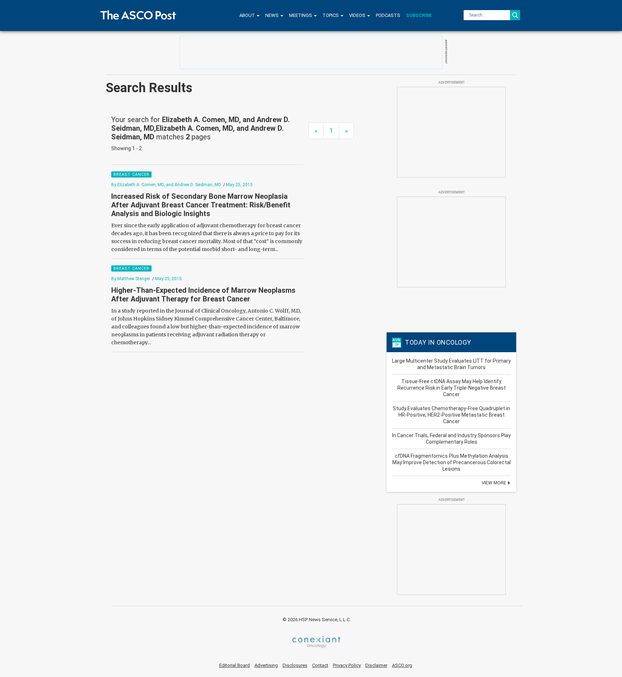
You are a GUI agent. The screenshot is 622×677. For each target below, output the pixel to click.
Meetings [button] (301, 15)
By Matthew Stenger (130, 278)
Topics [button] (331, 15)
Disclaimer (376, 665)
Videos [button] (357, 15)
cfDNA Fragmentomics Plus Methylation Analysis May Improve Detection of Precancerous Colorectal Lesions (451, 462)
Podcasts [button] (388, 15)
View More (494, 482)
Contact (320, 665)
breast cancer (131, 174)
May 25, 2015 (239, 184)
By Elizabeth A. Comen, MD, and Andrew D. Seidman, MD (166, 184)
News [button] (272, 15)
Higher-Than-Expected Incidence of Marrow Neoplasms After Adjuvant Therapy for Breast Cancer (203, 294)
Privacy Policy (347, 665)
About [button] (247, 15)
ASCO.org (402, 665)
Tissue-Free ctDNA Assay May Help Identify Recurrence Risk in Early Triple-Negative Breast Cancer (451, 387)
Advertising (266, 665)
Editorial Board (234, 665)
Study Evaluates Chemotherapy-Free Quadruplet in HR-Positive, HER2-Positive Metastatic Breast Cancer (451, 414)
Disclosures (295, 665)
